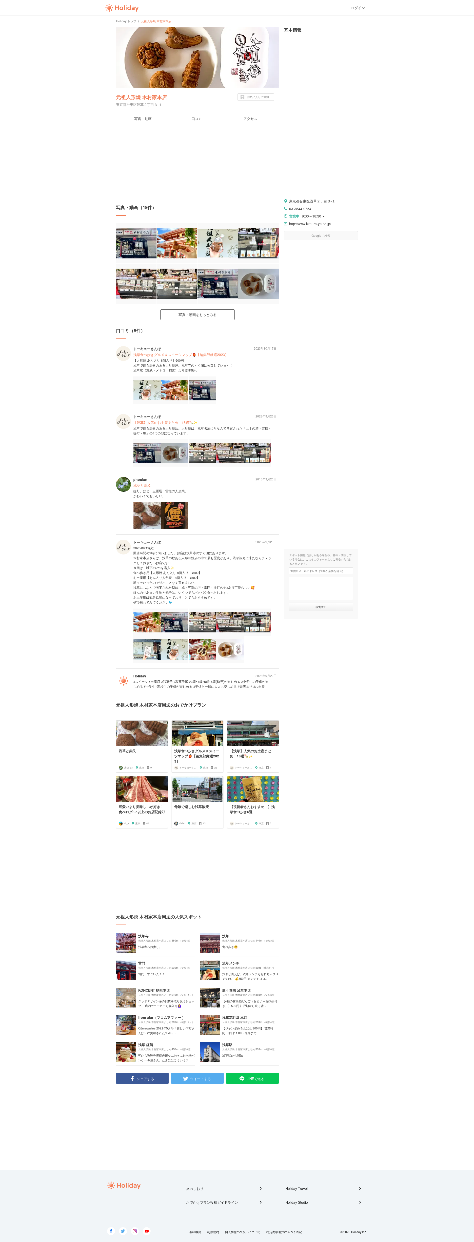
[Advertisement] (197, 164)
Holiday (122, 8)
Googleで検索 (321, 235)
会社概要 (195, 1232)
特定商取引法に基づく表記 (284, 1232)
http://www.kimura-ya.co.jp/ (310, 223)
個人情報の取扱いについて (242, 1232)
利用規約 (213, 1232)
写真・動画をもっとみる (197, 314)
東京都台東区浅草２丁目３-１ (312, 200)
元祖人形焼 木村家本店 (141, 96)
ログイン (358, 8)
